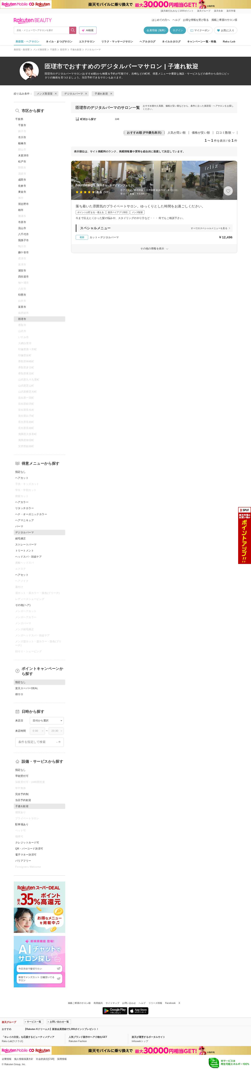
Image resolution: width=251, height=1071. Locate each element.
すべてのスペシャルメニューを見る (209, 228)
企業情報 (6, 1059)
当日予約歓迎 (23, 800)
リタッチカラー (24, 508)
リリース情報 (155, 1003)
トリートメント (24, 550)
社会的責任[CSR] (45, 1059)
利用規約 (98, 1003)
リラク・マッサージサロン (117, 41)
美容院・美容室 (22, 49)
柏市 (21, 209)
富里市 (22, 306)
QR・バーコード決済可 (29, 848)
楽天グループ (203, 11)
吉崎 (117, 119)
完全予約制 (21, 794)
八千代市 (23, 234)
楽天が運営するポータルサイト (148, 1037)
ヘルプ (176, 19)
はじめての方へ (161, 19)
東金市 (22, 191)
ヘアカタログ (148, 41)
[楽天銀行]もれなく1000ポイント (177, 11)
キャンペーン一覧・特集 (201, 41)
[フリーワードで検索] (72, 30)
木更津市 (23, 155)
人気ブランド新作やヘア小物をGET (88, 1037)
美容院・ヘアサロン (28, 41)
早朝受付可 (21, 775)
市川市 (22, 137)
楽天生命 (218, 11)
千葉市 (22, 125)
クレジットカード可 (27, 842)
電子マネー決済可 (25, 854)
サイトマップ (112, 1003)
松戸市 (22, 161)
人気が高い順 (177, 132)
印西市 (22, 294)
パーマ (19, 526)
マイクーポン (202, 30)
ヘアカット (21, 477)
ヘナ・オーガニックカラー (31, 514)
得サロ (19, 694)
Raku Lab (229, 41)
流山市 (22, 228)
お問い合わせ (129, 1003)
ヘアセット (21, 574)
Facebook (170, 1003)
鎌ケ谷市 (23, 252)
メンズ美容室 (40, 49)
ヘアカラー (21, 502)
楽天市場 (231, 11)
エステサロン (87, 41)
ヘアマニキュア (24, 520)
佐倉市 (22, 185)
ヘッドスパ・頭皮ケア (28, 556)
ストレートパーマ (25, 544)
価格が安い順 (201, 132)
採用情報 (62, 1059)
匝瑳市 (63, 49)
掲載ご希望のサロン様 (224, 19)
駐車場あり (21, 824)
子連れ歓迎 (76, 49)
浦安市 (22, 270)
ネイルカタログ (171, 41)
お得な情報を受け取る (196, 19)
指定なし (20, 471)
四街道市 (23, 276)
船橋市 (22, 143)
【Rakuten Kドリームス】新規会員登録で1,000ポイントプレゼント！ (61, 1029)
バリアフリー (23, 860)
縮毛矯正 (20, 538)
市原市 (22, 222)
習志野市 (23, 203)
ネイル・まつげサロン (59, 41)
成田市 (22, 179)
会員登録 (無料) (156, 30)
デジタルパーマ (64, 73)
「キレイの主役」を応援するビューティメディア (28, 1037)
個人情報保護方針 (23, 1059)
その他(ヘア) (23, 605)
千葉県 (53, 49)
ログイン (178, 30)
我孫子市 (23, 240)
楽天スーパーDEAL (26, 688)
